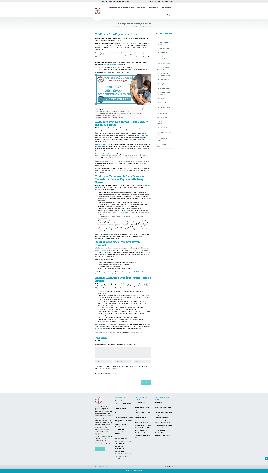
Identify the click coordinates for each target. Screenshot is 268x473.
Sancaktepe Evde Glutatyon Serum (163, 425)
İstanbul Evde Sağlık (107, 332)
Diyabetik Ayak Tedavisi (161, 122)
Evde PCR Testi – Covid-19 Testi (163, 108)
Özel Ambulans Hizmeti (163, 88)
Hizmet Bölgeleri (153, 7)
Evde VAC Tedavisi (162, 117)
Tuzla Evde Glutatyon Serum (162, 432)
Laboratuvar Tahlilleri (163, 52)
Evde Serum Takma (140, 402)
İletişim (169, 15)
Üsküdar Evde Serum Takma (142, 438)
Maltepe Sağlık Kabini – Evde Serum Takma (121, 7)
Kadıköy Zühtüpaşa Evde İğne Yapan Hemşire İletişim (111, 117)
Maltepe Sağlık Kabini (103, 466)
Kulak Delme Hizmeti (163, 79)
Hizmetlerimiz (141, 7)
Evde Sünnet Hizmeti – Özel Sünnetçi (163, 93)
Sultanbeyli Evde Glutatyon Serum (163, 427)
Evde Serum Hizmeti (162, 38)
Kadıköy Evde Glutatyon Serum (162, 415)
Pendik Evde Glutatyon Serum (162, 422)
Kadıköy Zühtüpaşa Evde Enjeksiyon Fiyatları (108, 115)
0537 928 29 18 (125, 213)
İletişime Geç (100, 448)
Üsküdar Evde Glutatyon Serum (163, 438)
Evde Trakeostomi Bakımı (162, 139)
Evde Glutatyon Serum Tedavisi (163, 43)
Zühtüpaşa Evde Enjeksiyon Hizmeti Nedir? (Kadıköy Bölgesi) (113, 111)
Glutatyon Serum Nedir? (161, 402)
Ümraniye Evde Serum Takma (142, 435)
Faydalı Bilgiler (166, 7)
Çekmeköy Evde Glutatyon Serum (163, 412)
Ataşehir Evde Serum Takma (142, 407)
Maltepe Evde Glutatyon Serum (163, 420)
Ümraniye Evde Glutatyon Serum (163, 435)
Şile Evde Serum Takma (141, 430)
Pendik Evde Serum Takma (141, 422)
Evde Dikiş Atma (161, 84)
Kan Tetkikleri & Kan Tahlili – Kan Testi (163, 58)
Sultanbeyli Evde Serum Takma (143, 427)
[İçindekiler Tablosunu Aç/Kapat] (140, 109)
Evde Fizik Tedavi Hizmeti (162, 145)
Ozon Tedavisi (161, 98)
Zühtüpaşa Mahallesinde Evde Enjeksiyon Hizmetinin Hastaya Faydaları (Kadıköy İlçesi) (119, 113)
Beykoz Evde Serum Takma (142, 410)
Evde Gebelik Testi (162, 113)
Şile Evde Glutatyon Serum (161, 430)
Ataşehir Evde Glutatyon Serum (163, 407)
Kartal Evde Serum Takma (141, 417)
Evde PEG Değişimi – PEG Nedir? (164, 133)
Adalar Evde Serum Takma (141, 405)
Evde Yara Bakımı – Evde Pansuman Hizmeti (164, 74)
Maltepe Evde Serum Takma (142, 420)
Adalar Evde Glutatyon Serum (162, 405)
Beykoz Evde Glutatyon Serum (162, 410)
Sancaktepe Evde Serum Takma (143, 425)
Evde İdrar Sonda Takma (164, 103)
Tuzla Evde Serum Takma (141, 432)
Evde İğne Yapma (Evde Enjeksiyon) (163, 68)
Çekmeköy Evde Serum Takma (142, 412)
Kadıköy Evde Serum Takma (142, 415)
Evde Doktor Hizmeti (163, 48)
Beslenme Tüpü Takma (163, 63)
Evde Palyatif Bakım (163, 128)
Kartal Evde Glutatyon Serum (162, 417)
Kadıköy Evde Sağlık (117, 332)
